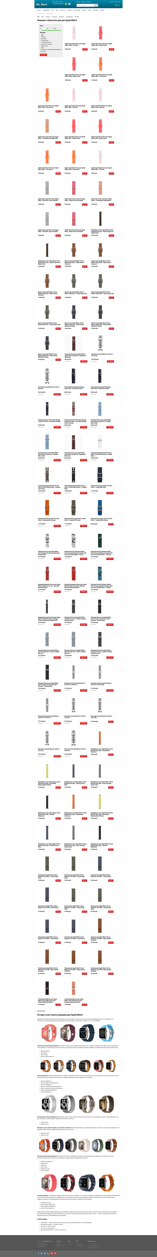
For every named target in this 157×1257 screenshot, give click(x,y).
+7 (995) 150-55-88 (92, 1245)
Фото (69, 1241)
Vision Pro (63, 10)
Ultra (42, 17)
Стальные (54, 17)
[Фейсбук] (38, 1254)
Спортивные (69, 17)
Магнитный (44, 46)
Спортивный (44, 40)
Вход (112, 1)
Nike (38, 17)
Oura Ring (95, 10)
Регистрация (117, 1)
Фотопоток (70, 1244)
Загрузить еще (41, 1011)
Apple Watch (46, 10)
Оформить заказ (61, 1245)
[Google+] (55, 1254)
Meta (89, 10)
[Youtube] (52, 1254)
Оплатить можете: (42, 1219)
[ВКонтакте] (45, 1254)
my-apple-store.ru (47, 1241)
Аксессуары (77, 10)
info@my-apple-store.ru (93, 1247)
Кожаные (61, 17)
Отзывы (83, 2)
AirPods (69, 10)
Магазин (59, 1241)
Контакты (88, 2)
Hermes (84, 10)
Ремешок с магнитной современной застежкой (50, 50)
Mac (53, 10)
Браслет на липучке (46, 44)
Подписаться (79, 1244)
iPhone (39, 10)
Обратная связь (91, 1241)
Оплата (78, 2)
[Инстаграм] (48, 1254)
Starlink (102, 10)
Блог (77, 1241)
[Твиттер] (42, 1254)
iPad (57, 10)
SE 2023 (77, 17)
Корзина (59, 1244)
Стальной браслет (46, 42)
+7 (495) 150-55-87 (92, 1244)
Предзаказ (84, 361)
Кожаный (44, 38)
